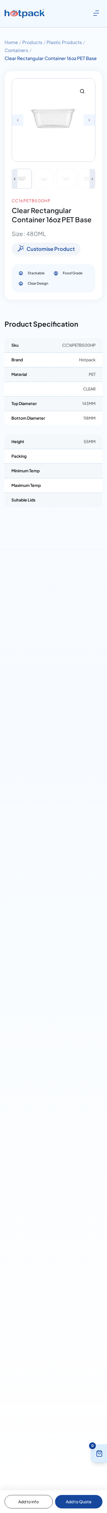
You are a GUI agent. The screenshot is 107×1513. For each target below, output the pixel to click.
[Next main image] (89, 120)
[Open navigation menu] (96, 13)
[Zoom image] (82, 91)
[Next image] (92, 179)
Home (11, 42)
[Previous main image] (17, 120)
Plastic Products (64, 42)
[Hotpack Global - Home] (25, 14)
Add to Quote (79, 1501)
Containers (16, 50)
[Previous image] (14, 179)
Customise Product (51, 248)
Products (32, 42)
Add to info (28, 1501)
